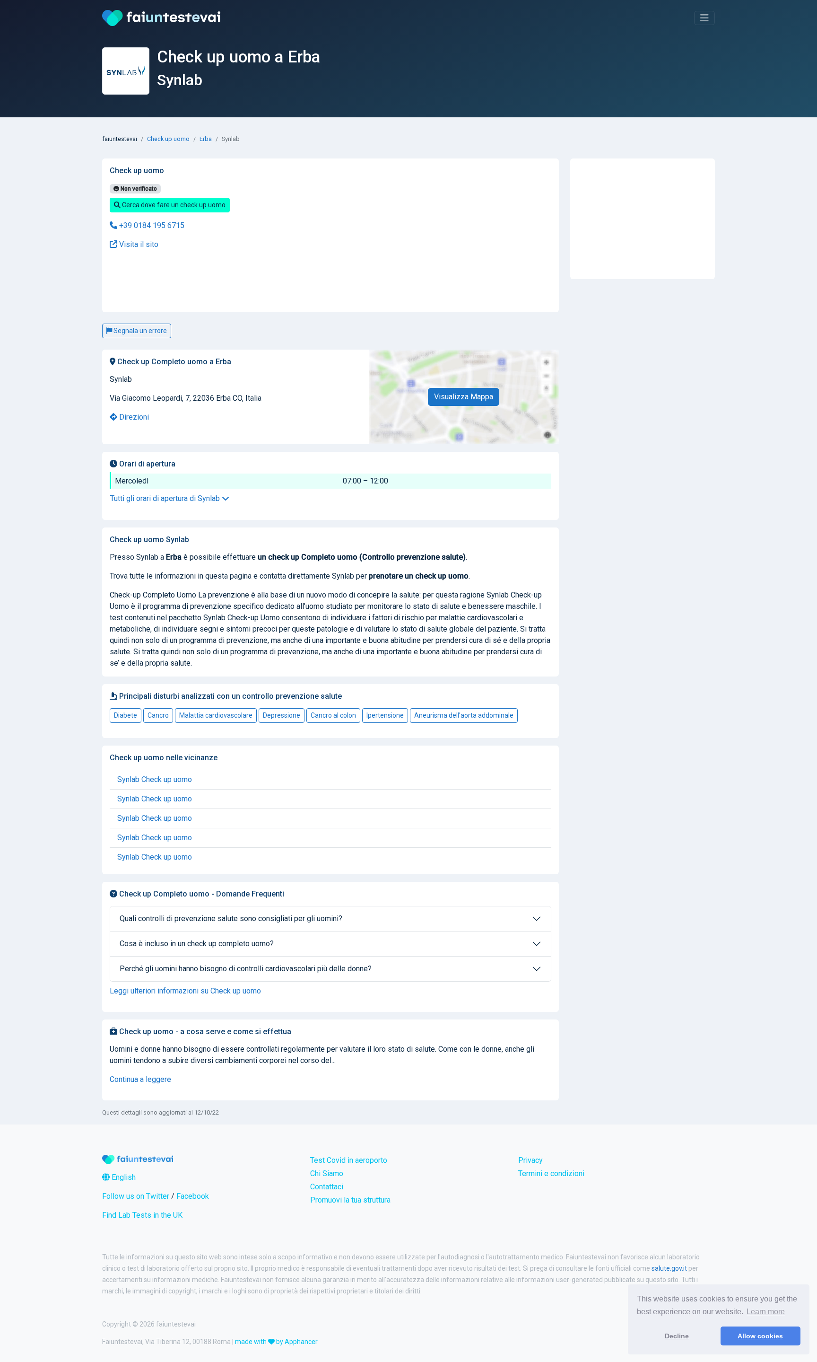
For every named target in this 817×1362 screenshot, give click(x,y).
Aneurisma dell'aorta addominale (463, 715)
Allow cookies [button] (760, 1336)
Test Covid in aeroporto (348, 1160)
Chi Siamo (326, 1173)
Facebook (192, 1196)
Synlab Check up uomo (154, 779)
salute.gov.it (669, 1268)
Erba (206, 138)
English (123, 1177)
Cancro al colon (333, 715)
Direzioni (133, 417)
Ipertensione (385, 715)
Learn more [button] (766, 1312)
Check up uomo (168, 138)
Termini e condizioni (551, 1173)
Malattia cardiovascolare (215, 715)
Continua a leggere (140, 1079)
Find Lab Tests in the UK (142, 1215)
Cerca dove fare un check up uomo (173, 205)
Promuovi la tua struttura (350, 1199)
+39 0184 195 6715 (150, 225)
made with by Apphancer (276, 1341)
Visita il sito (137, 244)
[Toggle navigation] (704, 18)
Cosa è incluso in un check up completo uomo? (197, 943)
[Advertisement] (255, 281)
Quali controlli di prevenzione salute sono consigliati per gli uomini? (231, 918)
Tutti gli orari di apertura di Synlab (166, 498)
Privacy (530, 1160)
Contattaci (326, 1186)
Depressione (281, 715)
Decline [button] (677, 1336)
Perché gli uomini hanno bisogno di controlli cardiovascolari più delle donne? (246, 968)
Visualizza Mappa (463, 396)
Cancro (158, 715)
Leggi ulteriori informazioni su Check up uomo (185, 990)
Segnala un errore (139, 330)
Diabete (125, 715)
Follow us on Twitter (135, 1196)
